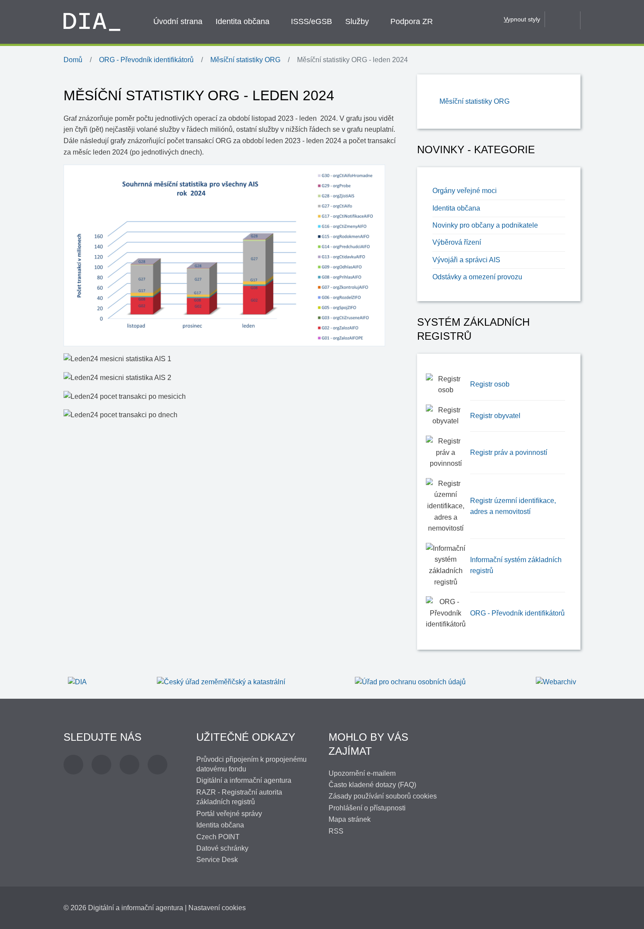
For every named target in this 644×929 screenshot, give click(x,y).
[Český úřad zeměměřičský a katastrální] (221, 681)
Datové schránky (222, 848)
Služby (357, 21)
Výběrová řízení (456, 242)
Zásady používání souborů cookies (383, 796)
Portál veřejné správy (229, 813)
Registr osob (490, 384)
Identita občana (242, 21)
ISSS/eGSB (311, 21)
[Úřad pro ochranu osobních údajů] (410, 681)
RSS (336, 831)
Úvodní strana (177, 21)
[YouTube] (129, 764)
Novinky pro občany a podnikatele (485, 225)
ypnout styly (522, 19)
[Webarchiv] (556, 681)
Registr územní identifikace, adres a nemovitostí (513, 506)
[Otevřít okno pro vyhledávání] (562, 18)
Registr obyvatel (495, 415)
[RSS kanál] (157, 764)
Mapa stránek (350, 819)
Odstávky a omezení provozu (477, 277)
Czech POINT (218, 837)
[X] (101, 764)
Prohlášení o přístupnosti (367, 808)
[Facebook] (73, 764)
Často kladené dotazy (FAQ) (372, 784)
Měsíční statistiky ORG (474, 101)
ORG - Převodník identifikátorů (517, 613)
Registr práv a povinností (508, 452)
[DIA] (77, 681)
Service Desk (217, 859)
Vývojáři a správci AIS (466, 260)
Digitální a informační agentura (243, 780)
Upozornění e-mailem (362, 773)
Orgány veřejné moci (464, 190)
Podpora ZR (411, 21)
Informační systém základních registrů (516, 565)
